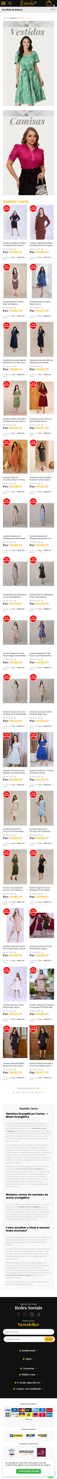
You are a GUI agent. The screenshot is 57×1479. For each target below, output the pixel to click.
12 (36, 1092)
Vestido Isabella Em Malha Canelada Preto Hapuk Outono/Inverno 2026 (14, 245)
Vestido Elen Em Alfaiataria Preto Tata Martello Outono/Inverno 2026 (41, 597)
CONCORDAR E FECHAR (28, 1471)
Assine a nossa (28, 1321)
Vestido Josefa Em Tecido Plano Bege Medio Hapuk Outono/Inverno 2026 (14, 948)
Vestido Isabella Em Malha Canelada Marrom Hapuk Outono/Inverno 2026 (41, 245)
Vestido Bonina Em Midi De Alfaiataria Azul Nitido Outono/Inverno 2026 (41, 362)
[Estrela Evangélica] (28, 3)
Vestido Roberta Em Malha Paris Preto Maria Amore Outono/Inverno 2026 (41, 1065)
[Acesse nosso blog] (32, 1314)
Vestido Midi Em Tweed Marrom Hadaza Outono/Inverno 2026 (13, 304)
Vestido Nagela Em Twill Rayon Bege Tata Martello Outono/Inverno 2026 (14, 655)
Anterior (13, 1092)
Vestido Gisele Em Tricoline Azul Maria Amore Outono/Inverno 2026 (41, 772)
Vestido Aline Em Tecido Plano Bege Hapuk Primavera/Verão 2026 (13, 1007)
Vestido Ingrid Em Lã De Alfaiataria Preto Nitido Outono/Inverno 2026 (40, 890)
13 (39, 1092)
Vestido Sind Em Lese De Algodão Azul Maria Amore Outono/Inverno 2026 (14, 772)
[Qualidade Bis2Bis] (12, 1456)
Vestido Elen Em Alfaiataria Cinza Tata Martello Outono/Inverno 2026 (15, 597)
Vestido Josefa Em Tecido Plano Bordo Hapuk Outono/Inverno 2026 (41, 948)
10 (29, 1092)
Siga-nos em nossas (28, 1304)
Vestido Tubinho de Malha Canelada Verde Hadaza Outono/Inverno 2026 (14, 421)
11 (32, 1092)
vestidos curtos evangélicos (29, 1207)
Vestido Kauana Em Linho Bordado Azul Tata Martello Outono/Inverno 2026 (15, 714)
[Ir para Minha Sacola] (49, 3)
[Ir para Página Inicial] (5, 18)
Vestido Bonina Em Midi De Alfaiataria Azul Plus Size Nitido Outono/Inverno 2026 (15, 362)
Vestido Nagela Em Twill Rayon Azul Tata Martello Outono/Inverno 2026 (41, 655)
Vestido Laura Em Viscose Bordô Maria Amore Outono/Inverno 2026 (41, 421)
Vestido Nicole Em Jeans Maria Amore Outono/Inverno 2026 (40, 304)
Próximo (43, 1092)
